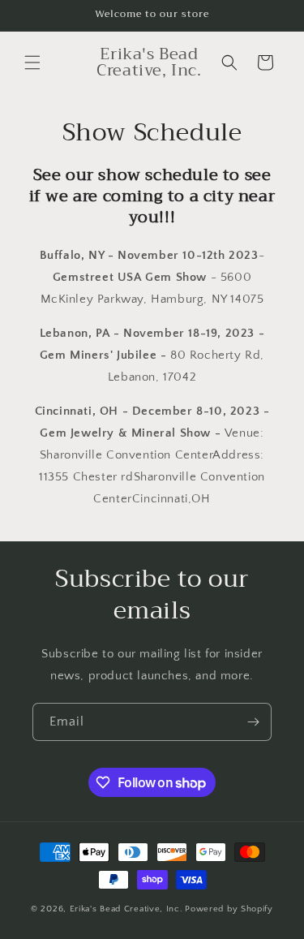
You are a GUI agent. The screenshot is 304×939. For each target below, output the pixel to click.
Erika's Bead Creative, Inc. (126, 909)
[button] (32, 62)
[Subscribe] (253, 722)
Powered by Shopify (229, 909)
